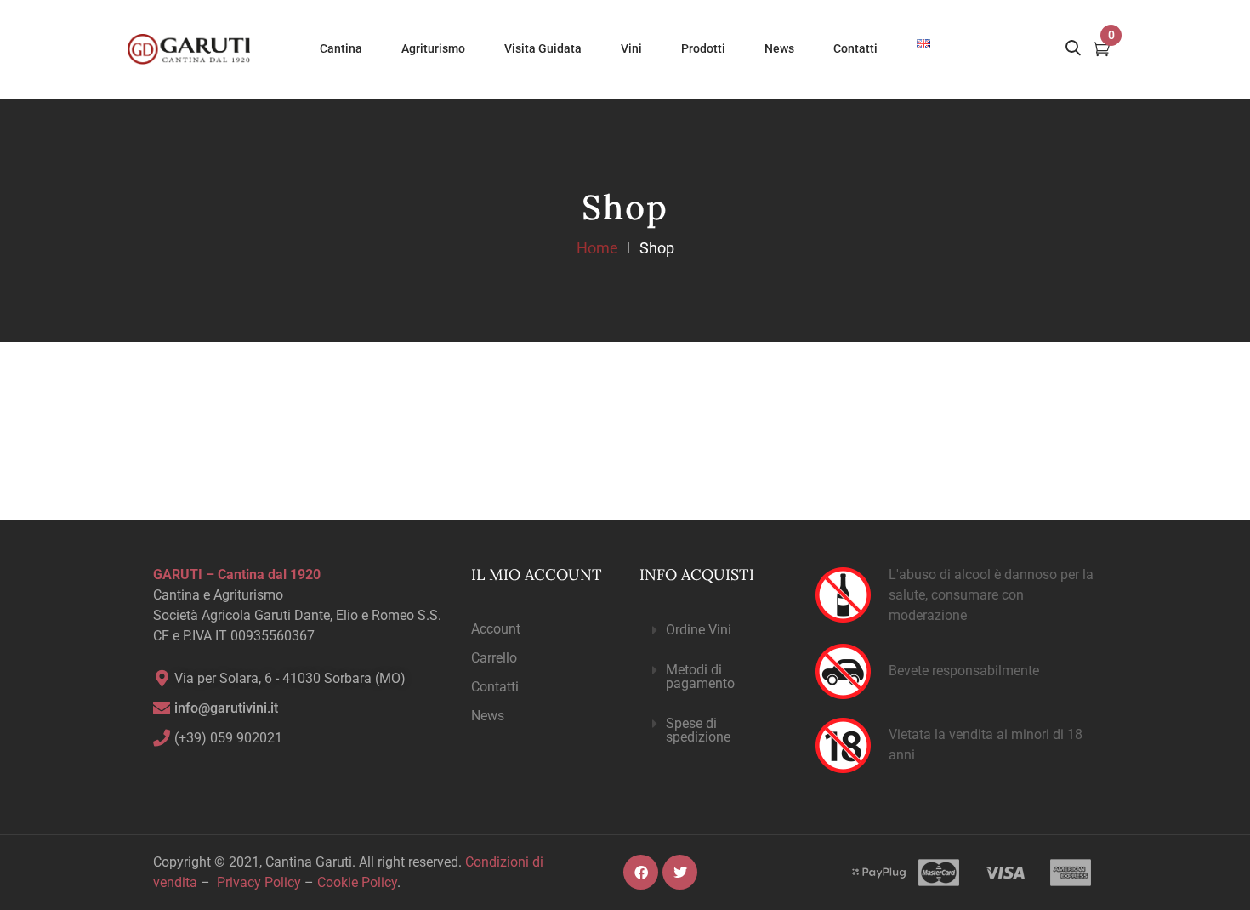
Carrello (494, 658)
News (487, 716)
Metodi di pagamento (700, 676)
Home (597, 248)
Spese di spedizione (698, 730)
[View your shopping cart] (1102, 51)
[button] (713, 631)
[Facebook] (640, 872)
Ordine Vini (698, 630)
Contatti (495, 687)
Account (495, 629)
